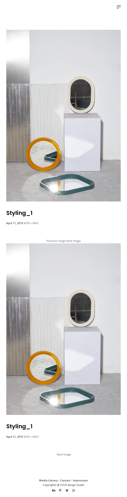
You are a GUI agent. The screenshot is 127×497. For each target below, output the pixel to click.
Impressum (80, 480)
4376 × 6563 (31, 223)
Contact (65, 480)
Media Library (48, 480)
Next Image (73, 241)
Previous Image (56, 241)
